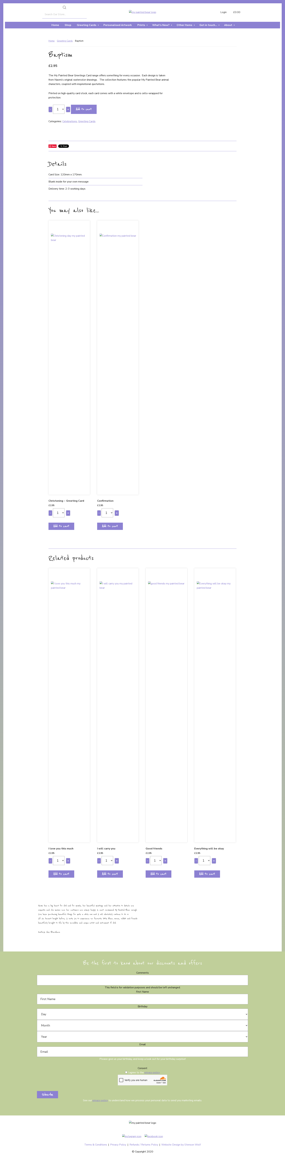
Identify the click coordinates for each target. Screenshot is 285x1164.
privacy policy (152, 1072)
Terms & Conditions (95, 1144)
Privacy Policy (118, 1144)
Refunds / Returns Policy (143, 1144)
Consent (142, 1068)
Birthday (142, 1006)
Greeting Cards (65, 40)
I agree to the (144, 1072)
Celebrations (69, 121)
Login (223, 12)
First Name (142, 992)
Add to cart (84, 109)
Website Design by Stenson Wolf (181, 1144)
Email (142, 1044)
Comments (142, 973)
